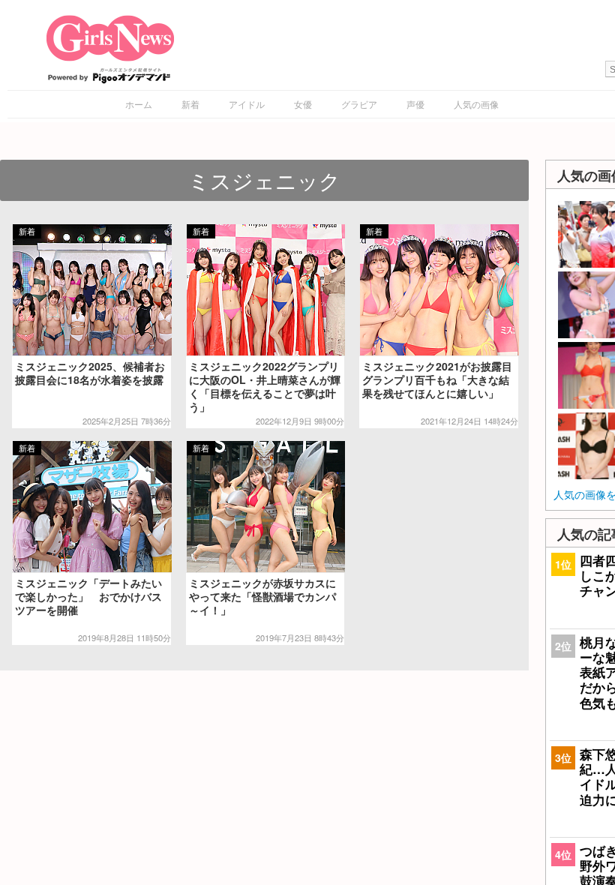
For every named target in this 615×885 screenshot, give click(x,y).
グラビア (359, 104)
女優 (303, 104)
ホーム (138, 104)
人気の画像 (476, 104)
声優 (415, 104)
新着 (191, 104)
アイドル (247, 104)
